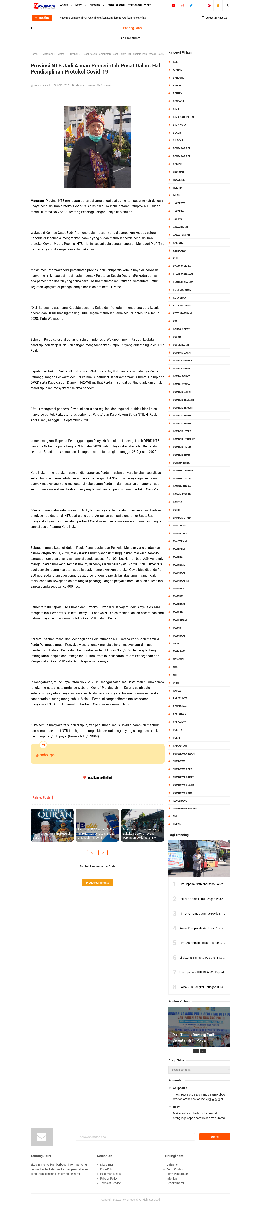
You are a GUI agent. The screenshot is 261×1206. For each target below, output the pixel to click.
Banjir (177, 85)
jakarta (178, 211)
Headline (179, 179)
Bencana (178, 101)
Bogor (177, 132)
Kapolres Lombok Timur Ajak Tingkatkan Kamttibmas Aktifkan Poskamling (103, 17)
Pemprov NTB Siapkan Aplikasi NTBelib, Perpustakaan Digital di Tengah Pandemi (97, 833)
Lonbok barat (182, 462)
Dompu (177, 164)
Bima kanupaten (183, 117)
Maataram (180, 525)
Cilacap (178, 140)
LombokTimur (182, 447)
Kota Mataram (182, 290)
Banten (177, 93)
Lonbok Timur (182, 478)
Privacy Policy (109, 1178)
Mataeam (179, 549)
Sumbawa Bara (182, 769)
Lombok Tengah (183, 407)
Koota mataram (183, 282)
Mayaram (179, 635)
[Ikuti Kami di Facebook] (200, 5)
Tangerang (180, 800)
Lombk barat (181, 376)
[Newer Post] (91, 852)
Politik (177, 730)
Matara (178, 557)
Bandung (178, 77)
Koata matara (182, 266)
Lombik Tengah (182, 360)
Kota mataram (182, 305)
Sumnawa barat (183, 793)
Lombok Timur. (182, 423)
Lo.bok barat (181, 329)
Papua (177, 690)
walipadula (180, 1088)
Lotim (176, 510)
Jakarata (179, 203)
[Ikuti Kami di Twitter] (191, 5)
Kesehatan (179, 250)
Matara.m (179, 564)
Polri (176, 737)
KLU (175, 258)
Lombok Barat (182, 392)
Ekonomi (178, 172)
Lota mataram (182, 494)
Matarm (178, 596)
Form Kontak (175, 1169)
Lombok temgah (183, 400)
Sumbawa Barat (183, 777)
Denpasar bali (182, 156)
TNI (175, 816)
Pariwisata (180, 698)
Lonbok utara (182, 486)
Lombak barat (182, 352)
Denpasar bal (182, 148)
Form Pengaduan (178, 1173)
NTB (175, 667)
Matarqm (179, 604)
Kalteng (178, 242)
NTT (175, 675)
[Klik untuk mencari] (227, 5)
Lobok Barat (181, 345)
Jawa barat (180, 227)
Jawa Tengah (181, 234)
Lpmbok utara (182, 517)
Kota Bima (179, 297)
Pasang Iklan (132, 28)
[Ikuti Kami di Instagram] (182, 5)
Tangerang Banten (185, 808)
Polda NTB (179, 722)
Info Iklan (172, 1178)
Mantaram (180, 541)
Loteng (177, 502)
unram (177, 824)
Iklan (176, 195)
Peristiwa (179, 714)
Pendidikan (180, 706)
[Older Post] (103, 852)
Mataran (178, 588)
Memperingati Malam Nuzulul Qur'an (51, 835)
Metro (91, 85)
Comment (107, 85)
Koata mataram (183, 274)
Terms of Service (110, 1183)
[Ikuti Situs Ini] (218, 5)
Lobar (177, 337)
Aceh (176, 61)
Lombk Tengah (182, 384)
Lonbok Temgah (183, 470)
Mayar (177, 627)
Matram (178, 612)
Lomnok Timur (182, 455)
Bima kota (179, 124)
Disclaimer (106, 1164)
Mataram (81, 85)
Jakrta (177, 219)
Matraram (180, 620)
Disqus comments (97, 882)
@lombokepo (45, 755)
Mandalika (180, 533)
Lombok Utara (182, 431)
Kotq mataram (182, 313)
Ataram (178, 69)
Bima (176, 109)
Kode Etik (106, 1169)
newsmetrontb (130, 1199)
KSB (175, 321)
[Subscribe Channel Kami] (173, 5)
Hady (176, 1106)
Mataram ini (181, 580)
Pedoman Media (110, 1173)
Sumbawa (179, 761)
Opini (176, 682)
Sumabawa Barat (184, 753)
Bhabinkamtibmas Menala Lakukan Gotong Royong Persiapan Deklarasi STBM (139, 833)
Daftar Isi (172, 1164)
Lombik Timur (182, 368)
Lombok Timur (182, 415)
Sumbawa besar (183, 785)
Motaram (179, 651)
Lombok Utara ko (184, 439)
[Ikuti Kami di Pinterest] (209, 5)
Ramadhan (180, 745)
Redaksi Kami (175, 1183)
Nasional (179, 659)
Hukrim (177, 187)
